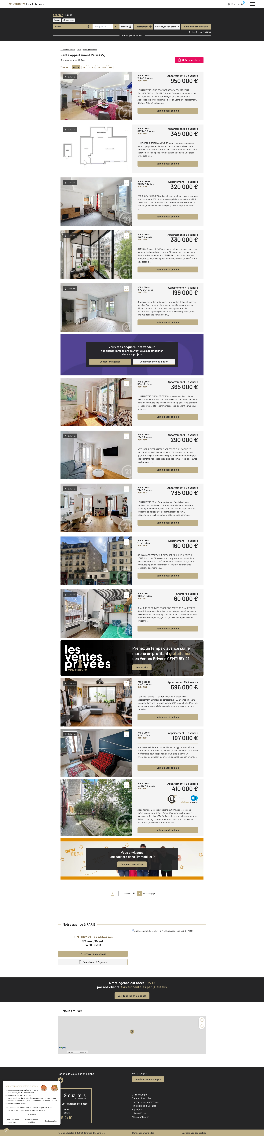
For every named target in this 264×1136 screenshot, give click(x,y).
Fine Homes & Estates (144, 1105)
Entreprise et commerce (145, 1101)
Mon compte (237, 4)
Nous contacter (140, 1116)
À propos (137, 1109)
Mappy (84, 1052)
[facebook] (60, 1080)
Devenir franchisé (141, 1098)
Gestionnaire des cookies (194, 1132)
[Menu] (252, 4)
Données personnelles (143, 1132)
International (139, 1113)
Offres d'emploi (140, 1094)
